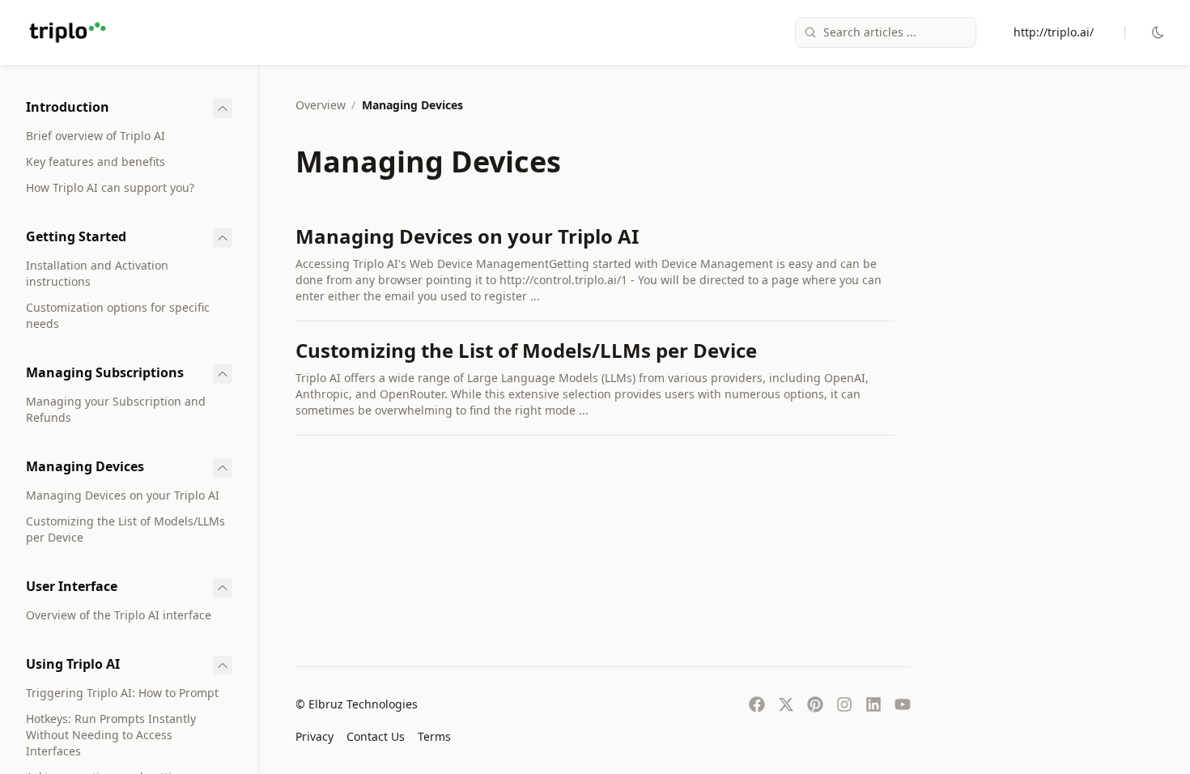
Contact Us (375, 736)
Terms (434, 736)
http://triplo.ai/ (1054, 32)
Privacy (314, 736)
